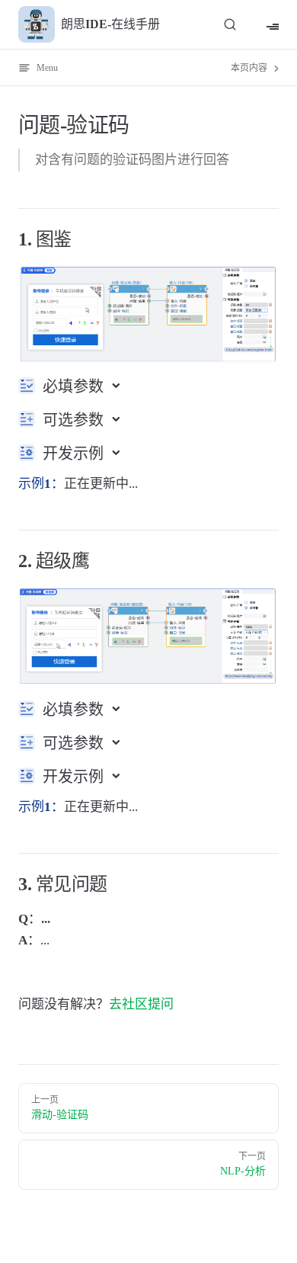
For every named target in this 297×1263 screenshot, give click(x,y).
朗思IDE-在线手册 (110, 24)
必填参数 (75, 386)
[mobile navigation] (272, 24)
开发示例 (75, 453)
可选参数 (75, 420)
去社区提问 (141, 1004)
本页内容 (250, 68)
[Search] (230, 24)
